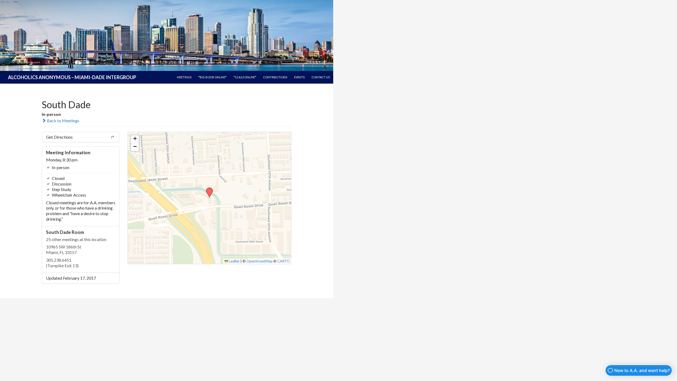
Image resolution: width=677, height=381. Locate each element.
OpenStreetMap (259, 261)
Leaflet (234, 261)
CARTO (283, 261)
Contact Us (321, 77)
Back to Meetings (62, 120)
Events (299, 77)
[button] (207, 189)
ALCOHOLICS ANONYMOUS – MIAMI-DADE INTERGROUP (72, 77)
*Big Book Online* (212, 77)
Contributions (275, 77)
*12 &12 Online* (245, 77)
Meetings (184, 77)
